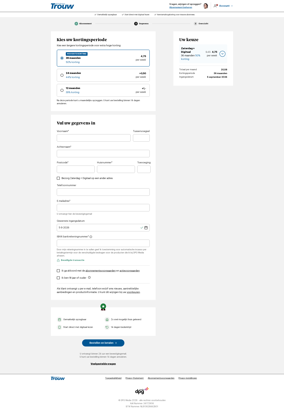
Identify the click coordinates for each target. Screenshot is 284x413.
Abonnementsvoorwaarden (161, 378)
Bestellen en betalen (101, 343)
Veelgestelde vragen (103, 364)
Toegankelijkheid (113, 378)
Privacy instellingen (188, 378)
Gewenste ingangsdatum (71, 221)
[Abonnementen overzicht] (62, 6)
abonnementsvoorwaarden (100, 271)
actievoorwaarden (130, 271)
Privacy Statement (135, 378)
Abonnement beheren (180, 8)
